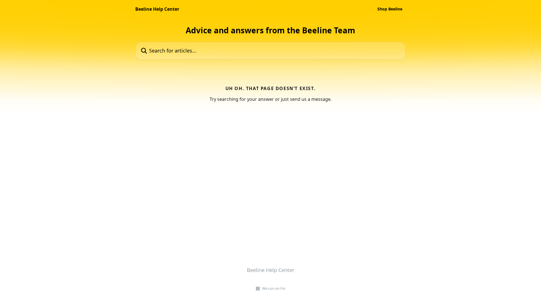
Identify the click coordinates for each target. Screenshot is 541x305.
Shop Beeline (389, 9)
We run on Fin (273, 288)
